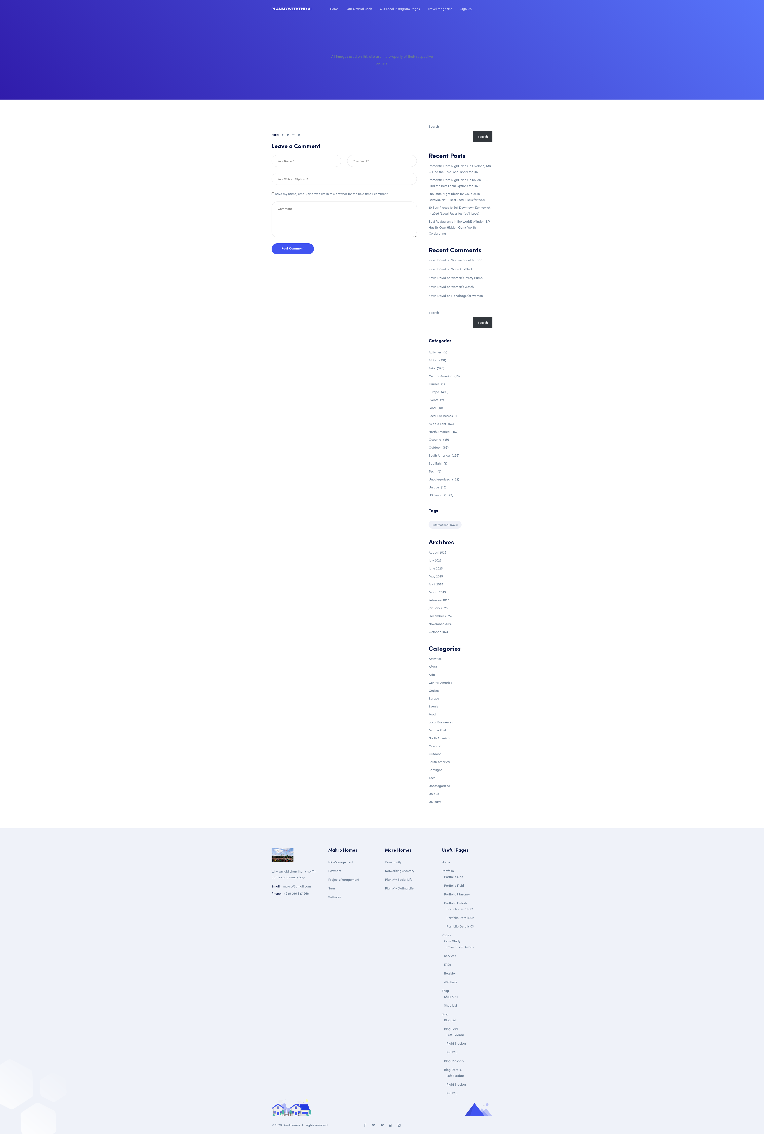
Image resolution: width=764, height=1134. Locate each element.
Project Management (343, 879)
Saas (331, 888)
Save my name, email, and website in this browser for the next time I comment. (331, 193)
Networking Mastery (399, 870)
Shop (445, 990)
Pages (446, 935)
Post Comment (293, 248)
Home (334, 8)
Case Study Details (460, 947)
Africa (437, 360)
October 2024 (438, 631)
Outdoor (439, 447)
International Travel (445, 525)
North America (444, 431)
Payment (334, 870)
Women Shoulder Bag (466, 260)
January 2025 (438, 608)
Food (436, 407)
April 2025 (436, 584)
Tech (435, 471)
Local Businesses (443, 415)
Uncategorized (444, 479)
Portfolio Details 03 (460, 926)
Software (334, 897)
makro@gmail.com (297, 886)
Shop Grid (451, 996)
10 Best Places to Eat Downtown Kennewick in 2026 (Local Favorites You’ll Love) (459, 210)
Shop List (450, 1005)
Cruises (437, 384)
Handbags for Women (467, 295)
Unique (437, 487)
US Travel (441, 495)
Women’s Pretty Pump (467, 277)
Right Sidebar (456, 1043)
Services (450, 955)
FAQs (447, 964)
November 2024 (440, 623)
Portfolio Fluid (454, 885)
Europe (438, 391)
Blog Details (453, 1069)
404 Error (450, 982)
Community (393, 862)
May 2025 (436, 576)
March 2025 (437, 592)
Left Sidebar (455, 1034)
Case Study (452, 941)
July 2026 (435, 560)
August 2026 (437, 552)
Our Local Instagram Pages (400, 8)
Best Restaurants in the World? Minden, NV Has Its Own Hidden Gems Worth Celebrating (459, 227)
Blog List (450, 1020)
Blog (445, 1014)
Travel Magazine (440, 8)
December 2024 (440, 615)
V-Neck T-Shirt (461, 269)
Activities (438, 352)
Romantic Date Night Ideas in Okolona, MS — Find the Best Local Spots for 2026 (460, 168)
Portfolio (448, 870)
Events (436, 399)
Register (450, 973)
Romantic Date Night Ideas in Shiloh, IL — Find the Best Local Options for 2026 (458, 182)
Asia (436, 368)
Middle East (441, 423)
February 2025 (439, 600)
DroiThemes (291, 1125)
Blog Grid (451, 1028)
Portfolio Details (455, 903)
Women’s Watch (462, 286)
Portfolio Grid (453, 876)
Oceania (439, 439)
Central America (444, 376)
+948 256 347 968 (296, 893)
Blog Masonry (454, 1061)
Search (434, 126)
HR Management (340, 862)
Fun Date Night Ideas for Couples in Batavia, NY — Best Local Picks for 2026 (457, 196)
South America (444, 455)
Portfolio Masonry (457, 894)
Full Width (453, 1052)
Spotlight (438, 463)
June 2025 (436, 568)
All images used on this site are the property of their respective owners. (382, 60)
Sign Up (466, 8)
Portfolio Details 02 (460, 917)
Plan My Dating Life (399, 888)
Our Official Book (359, 8)
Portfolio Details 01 (459, 909)
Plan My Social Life (398, 879)
